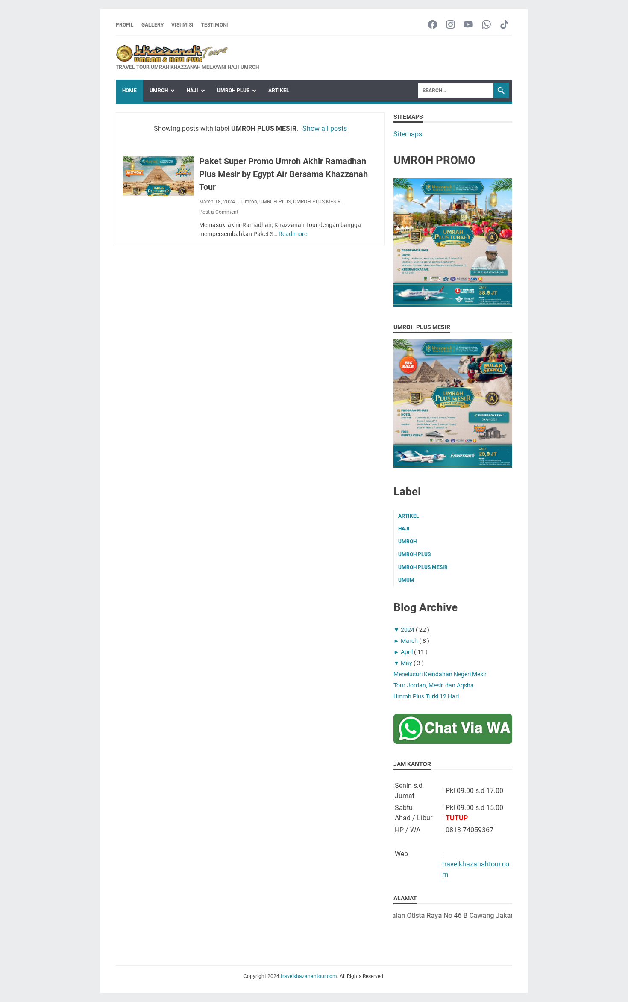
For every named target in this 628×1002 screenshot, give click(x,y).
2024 (408, 629)
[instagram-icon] (450, 25)
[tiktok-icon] (504, 25)
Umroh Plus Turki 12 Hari (426, 696)
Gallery (152, 25)
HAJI (192, 91)
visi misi (182, 25)
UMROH (159, 91)
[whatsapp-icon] (486, 25)
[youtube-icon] (468, 25)
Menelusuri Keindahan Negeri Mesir (440, 674)
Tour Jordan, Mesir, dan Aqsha (433, 685)
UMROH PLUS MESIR (316, 202)
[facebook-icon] (432, 25)
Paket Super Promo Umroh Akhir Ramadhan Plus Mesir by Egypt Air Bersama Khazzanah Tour (283, 174)
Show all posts (324, 128)
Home (129, 91)
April (407, 651)
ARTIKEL (278, 91)
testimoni (214, 25)
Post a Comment (218, 212)
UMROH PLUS (233, 91)
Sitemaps (407, 134)
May (407, 663)
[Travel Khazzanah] (452, 304)
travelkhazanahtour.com (309, 976)
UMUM (406, 580)
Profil (125, 25)
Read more (293, 233)
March (410, 640)
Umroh (249, 202)
